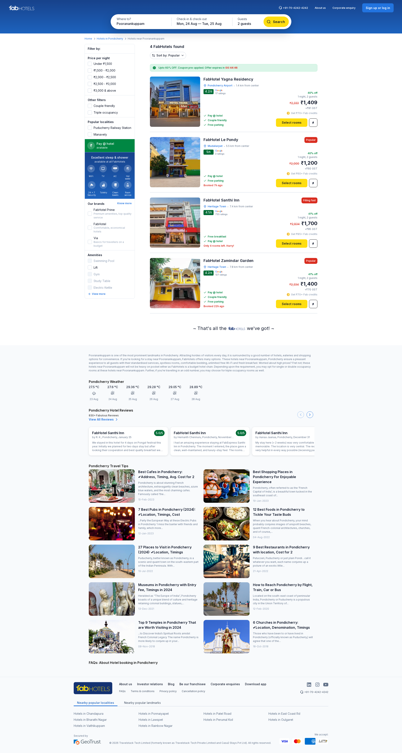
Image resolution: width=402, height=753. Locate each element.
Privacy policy (168, 691)
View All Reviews (101, 419)
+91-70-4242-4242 (295, 7)
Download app (255, 684)
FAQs (122, 691)
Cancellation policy (193, 691)
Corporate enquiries (225, 684)
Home (88, 38)
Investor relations (150, 684)
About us (320, 7)
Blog (171, 684)
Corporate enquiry (344, 7)
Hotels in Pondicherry (110, 38)
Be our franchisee (192, 684)
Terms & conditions (143, 691)
